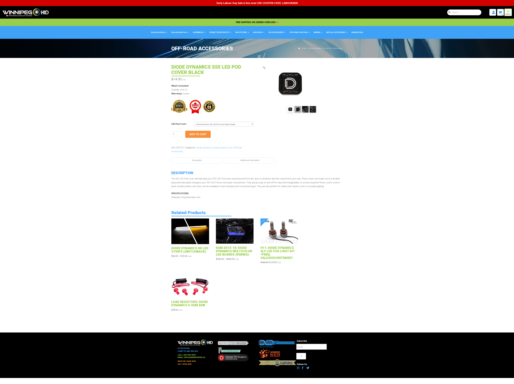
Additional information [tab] (249, 160)
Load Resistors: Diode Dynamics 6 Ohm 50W (189, 303)
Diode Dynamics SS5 (222, 147)
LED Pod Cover (178, 123)
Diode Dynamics (204, 147)
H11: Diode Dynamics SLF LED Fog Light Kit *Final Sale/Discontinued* (277, 253)
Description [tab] (197, 160)
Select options (191, 240)
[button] (508, 12)
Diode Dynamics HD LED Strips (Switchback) (189, 249)
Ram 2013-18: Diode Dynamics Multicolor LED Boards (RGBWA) (234, 251)
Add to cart (197, 134)
